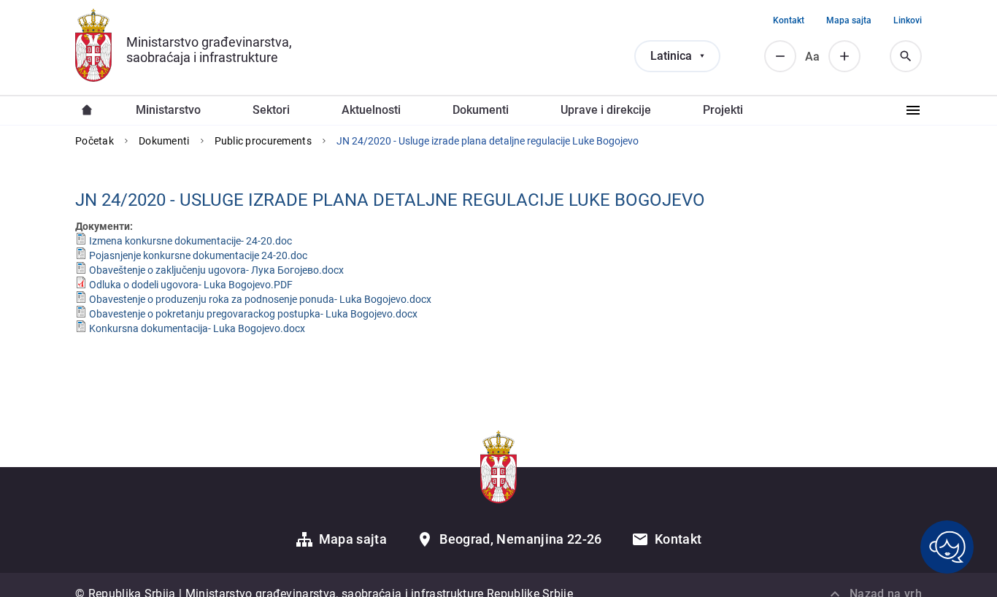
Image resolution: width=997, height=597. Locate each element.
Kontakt (788, 20)
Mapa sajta (848, 20)
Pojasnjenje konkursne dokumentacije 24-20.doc (198, 255)
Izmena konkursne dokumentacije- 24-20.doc (190, 241)
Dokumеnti (481, 110)
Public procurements (263, 141)
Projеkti (723, 110)
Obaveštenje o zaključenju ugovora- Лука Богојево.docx (216, 270)
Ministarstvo (168, 110)
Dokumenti (164, 141)
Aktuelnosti (371, 110)
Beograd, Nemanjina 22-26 (520, 539)
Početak (94, 141)
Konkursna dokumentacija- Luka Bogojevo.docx (197, 328)
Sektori (271, 110)
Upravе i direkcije (606, 110)
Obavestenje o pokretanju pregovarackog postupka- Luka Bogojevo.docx (253, 314)
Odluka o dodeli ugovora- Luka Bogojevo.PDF (191, 284)
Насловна (87, 110)
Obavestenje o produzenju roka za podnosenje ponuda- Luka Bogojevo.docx (260, 299)
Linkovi (907, 20)
